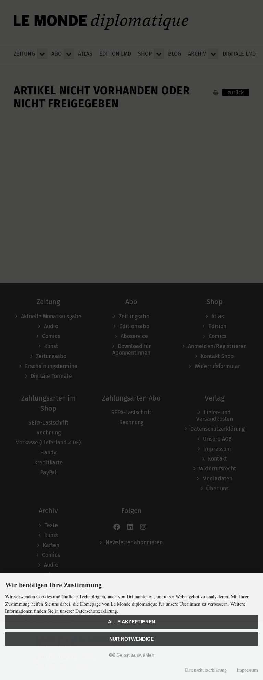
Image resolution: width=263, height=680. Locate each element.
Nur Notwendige (131, 639)
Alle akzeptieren (131, 621)
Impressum (247, 670)
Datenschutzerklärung (206, 670)
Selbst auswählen (134, 655)
